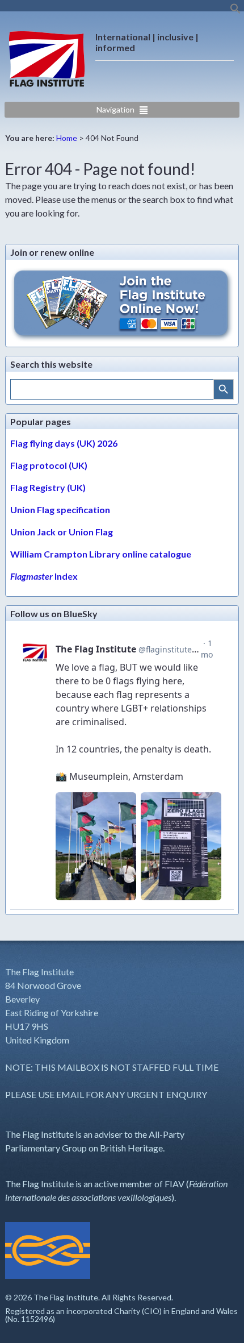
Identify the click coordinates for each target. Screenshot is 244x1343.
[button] (235, 11)
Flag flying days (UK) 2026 (63, 443)
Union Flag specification (60, 509)
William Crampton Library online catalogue (100, 553)
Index (44, 576)
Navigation (115, 109)
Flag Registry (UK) (48, 487)
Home (66, 138)
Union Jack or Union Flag (61, 531)
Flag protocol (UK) (48, 465)
